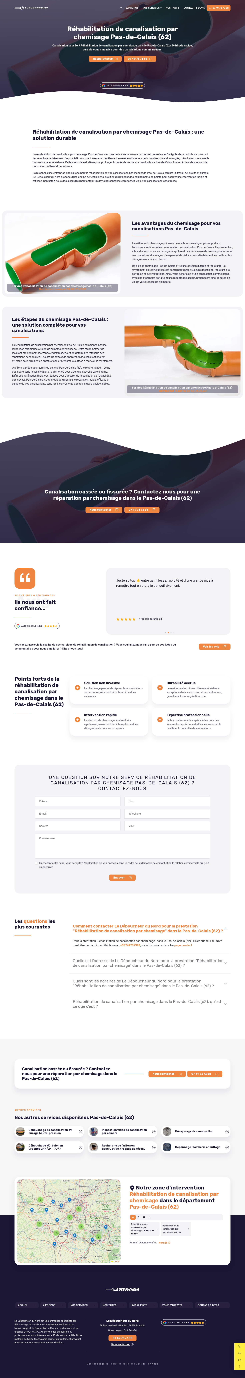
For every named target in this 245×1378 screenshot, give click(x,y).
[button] (78, 1209)
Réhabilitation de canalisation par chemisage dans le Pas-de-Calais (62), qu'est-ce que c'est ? (148, 1004)
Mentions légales (97, 1364)
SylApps (153, 1364)
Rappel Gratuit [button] (103, 58)
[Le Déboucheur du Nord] (31, 8)
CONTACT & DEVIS (194, 7)
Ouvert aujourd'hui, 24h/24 (122, 1330)
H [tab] (144, 1217)
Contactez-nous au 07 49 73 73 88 (62, 289)
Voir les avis (211, 646)
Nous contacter (101, 509)
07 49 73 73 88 (220, 7)
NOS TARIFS (173, 7)
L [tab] (149, 1217)
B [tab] (138, 1217)
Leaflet (116, 1261)
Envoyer (119, 877)
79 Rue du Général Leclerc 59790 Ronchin (122, 1325)
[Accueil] (121, 8)
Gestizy (141, 1364)
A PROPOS (132, 7)
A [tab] (133, 1217)
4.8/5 (125, 85)
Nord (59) (164, 1242)
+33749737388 (130, 945)
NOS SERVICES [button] (151, 7)
